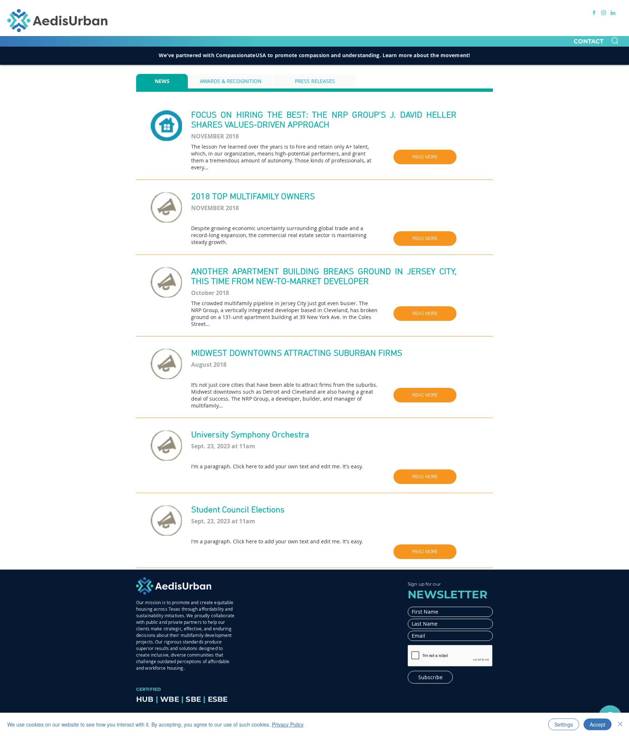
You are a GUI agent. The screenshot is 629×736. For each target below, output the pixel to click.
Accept (597, 724)
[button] (615, 40)
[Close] (620, 724)
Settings (563, 724)
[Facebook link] (594, 12)
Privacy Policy (288, 724)
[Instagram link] (603, 12)
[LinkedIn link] (613, 12)
